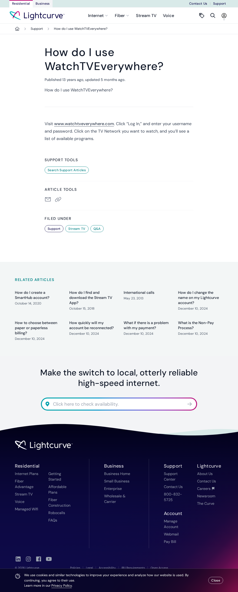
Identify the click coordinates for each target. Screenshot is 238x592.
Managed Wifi (26, 509)
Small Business (116, 481)
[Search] (213, 15)
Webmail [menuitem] (171, 534)
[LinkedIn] (18, 559)
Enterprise (113, 488)
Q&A (97, 229)
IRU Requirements (133, 568)
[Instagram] (28, 559)
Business (43, 3)
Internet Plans (26, 473)
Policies (75, 568)
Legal (89, 568)
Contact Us (198, 3)
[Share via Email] (48, 199)
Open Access (159, 568)
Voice (168, 15)
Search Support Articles (67, 170)
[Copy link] (59, 199)
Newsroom (206, 496)
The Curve (205, 503)
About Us (205, 473)
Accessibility (107, 568)
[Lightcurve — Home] (37, 15)
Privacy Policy (61, 585)
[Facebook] (38, 559)
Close (215, 580)
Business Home (117, 473)
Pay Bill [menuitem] (170, 541)
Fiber (120, 15)
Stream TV (146, 15)
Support (219, 3)
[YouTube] (49, 559)
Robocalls (56, 512)
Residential (21, 3)
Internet (96, 15)
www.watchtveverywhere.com (84, 124)
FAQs (52, 520)
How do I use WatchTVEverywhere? (80, 29)
